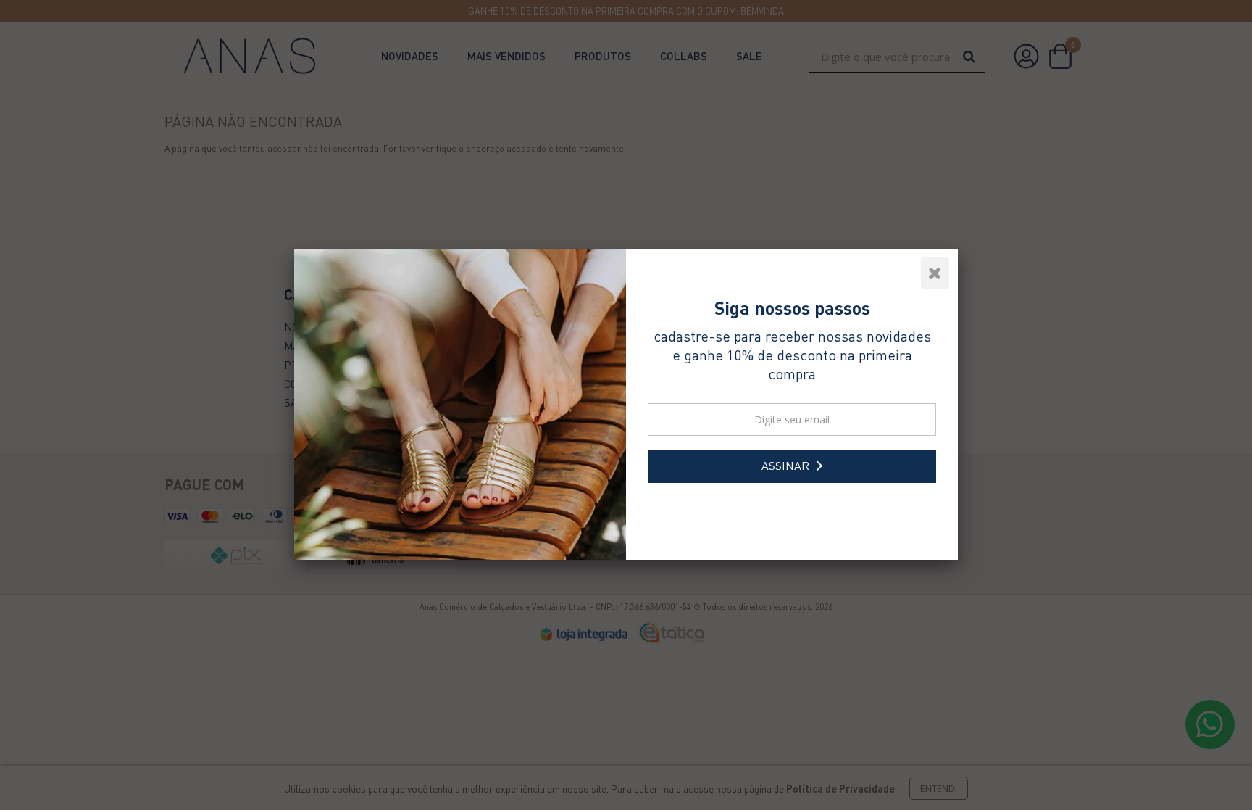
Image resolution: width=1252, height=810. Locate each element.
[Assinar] (792, 466)
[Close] (941, 270)
